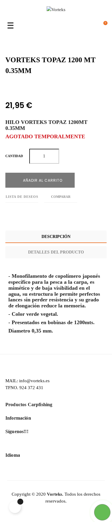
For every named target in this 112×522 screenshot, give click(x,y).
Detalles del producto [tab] (56, 252)
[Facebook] (46, 445)
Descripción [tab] (56, 236)
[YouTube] (56, 445)
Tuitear (20, 87)
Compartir (7, 87)
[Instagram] (66, 445)
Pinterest (34, 87)
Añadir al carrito (42, 180)
